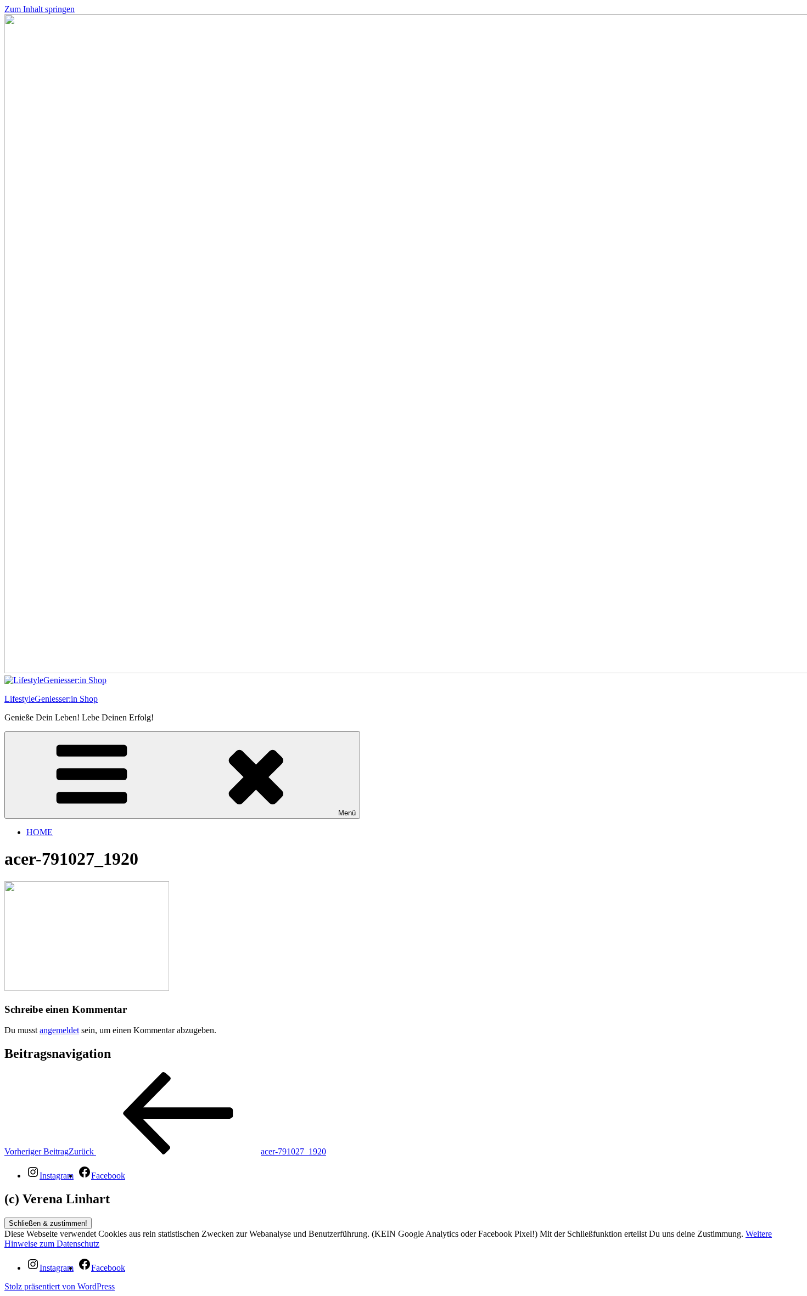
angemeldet (59, 1030)
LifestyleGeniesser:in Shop (51, 698)
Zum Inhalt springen (39, 9)
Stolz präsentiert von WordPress (59, 1286)
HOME (39, 832)
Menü (347, 813)
